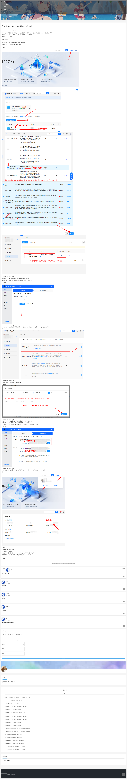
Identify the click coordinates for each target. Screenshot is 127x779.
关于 (5, 12)
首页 (5, 1)
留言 (5, 6)
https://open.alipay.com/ (15, 44)
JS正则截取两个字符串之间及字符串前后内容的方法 (17, 697)
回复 (124, 576)
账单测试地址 (5, 39)
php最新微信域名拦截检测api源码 (13, 709)
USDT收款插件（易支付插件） (12, 703)
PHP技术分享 (4, 773)
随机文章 (65, 690)
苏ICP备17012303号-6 (9, 774)
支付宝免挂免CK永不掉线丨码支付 (13, 700)
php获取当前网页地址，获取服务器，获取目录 (16, 706)
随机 (65, 693)
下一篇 (123, 568)
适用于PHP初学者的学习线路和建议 (14, 734)
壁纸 (5, 9)
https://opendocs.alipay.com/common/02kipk (19, 278)
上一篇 (3, 568)
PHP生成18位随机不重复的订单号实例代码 (15, 746)
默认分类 (6, 4)
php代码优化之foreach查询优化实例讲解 (15, 712)
